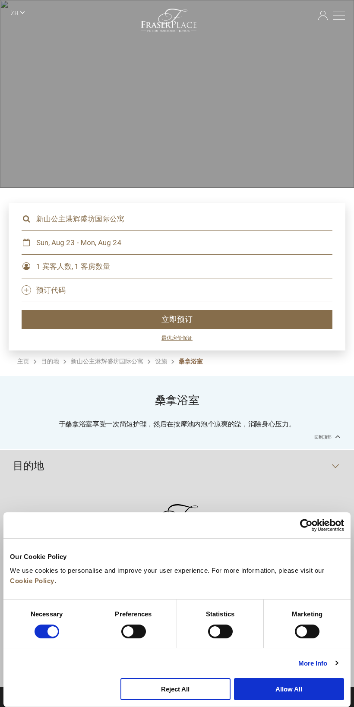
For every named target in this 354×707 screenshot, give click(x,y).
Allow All (288, 689)
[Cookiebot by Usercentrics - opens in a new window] (306, 525)
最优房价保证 (177, 338)
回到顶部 (323, 437)
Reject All (175, 689)
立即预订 (177, 319)
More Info (313, 663)
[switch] (133, 631)
